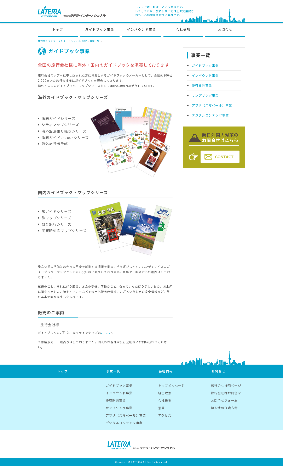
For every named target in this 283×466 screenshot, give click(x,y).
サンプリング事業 (205, 95)
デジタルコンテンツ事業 (210, 115)
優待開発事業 (202, 85)
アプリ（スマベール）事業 (212, 105)
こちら (105, 333)
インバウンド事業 (141, 29)
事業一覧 (95, 41)
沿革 (161, 408)
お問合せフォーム (224, 400)
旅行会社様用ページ (226, 385)
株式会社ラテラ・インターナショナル (72, 11)
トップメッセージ (171, 385)
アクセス (164, 415)
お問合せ (225, 29)
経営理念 (165, 393)
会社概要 (165, 400)
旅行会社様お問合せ (226, 393)
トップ (57, 29)
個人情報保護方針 (224, 408)
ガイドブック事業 (99, 29)
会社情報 (183, 29)
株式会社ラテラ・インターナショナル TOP (62, 41)
